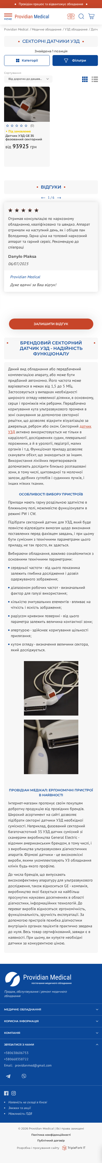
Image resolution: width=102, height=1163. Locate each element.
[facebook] (10, 1097)
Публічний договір (51, 1140)
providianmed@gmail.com (33, 1065)
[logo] (32, 16)
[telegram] (11, 1080)
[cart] (92, 16)
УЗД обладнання (76, 29)
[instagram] (17, 1097)
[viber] (27, 1080)
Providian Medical (16, 29)
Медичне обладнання (46, 29)
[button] (28, 79)
